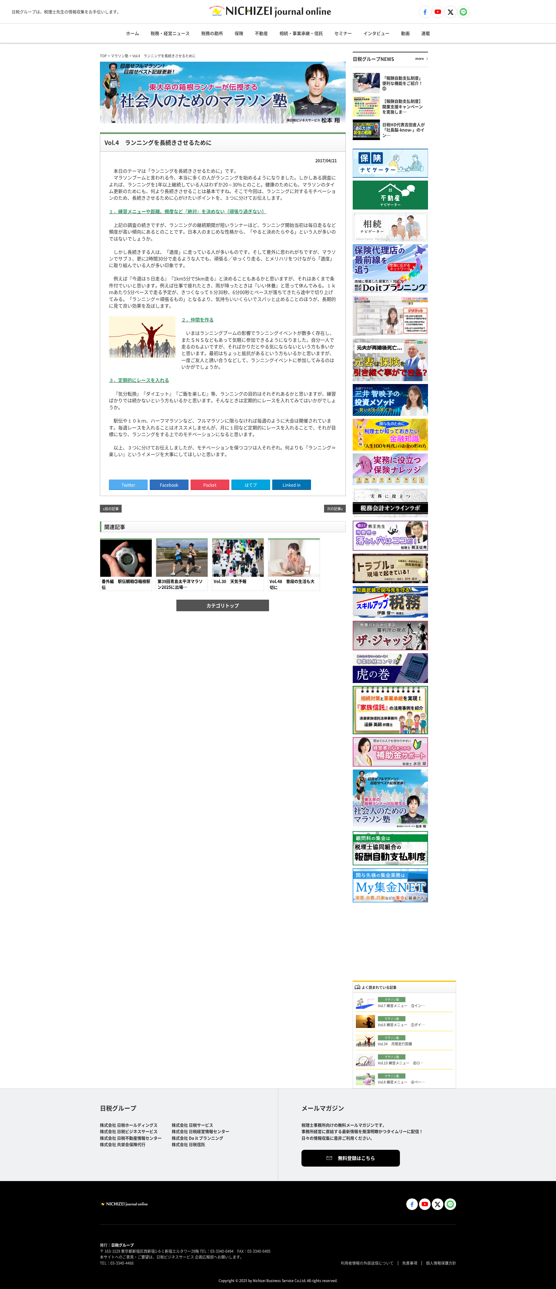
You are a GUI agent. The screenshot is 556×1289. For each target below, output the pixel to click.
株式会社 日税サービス (192, 1125)
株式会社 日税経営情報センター (200, 1131)
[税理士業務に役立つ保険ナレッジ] (390, 469)
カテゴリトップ (222, 605)
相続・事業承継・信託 (301, 33)
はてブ (251, 485)
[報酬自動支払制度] (390, 848)
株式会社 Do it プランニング (197, 1138)
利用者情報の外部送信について (367, 1263)
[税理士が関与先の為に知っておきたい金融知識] (390, 435)
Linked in (292, 485)
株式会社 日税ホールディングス (129, 1125)
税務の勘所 (212, 33)
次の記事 (334, 508)
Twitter (128, 485)
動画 (405, 33)
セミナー (343, 33)
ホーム (132, 33)
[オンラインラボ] (390, 503)
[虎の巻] (390, 668)
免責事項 (409, 1263)
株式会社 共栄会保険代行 (122, 1144)
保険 (239, 33)
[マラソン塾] (390, 799)
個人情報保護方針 (441, 1263)
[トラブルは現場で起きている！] (390, 568)
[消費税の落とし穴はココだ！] (390, 536)
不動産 (261, 33)
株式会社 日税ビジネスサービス (129, 1131)
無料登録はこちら (356, 1157)
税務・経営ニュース (170, 33)
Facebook (169, 485)
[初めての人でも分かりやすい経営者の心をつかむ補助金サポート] (390, 752)
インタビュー (376, 33)
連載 (425, 33)
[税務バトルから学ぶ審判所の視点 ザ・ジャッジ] (390, 635)
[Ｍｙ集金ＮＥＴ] (390, 885)
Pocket (209, 485)
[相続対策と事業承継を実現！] (390, 710)
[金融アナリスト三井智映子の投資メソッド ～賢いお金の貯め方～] (390, 400)
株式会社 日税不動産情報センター (131, 1138)
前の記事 (112, 508)
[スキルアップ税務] (390, 602)
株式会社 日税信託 (188, 1144)
